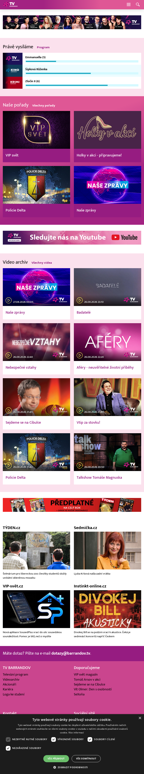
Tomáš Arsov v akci (87, 680)
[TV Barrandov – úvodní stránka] (10, 4)
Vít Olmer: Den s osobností (93, 689)
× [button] (139, 718)
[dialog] (72, 744)
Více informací (76, 732)
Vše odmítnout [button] (86, 758)
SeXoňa (79, 694)
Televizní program (15, 675)
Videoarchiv (11, 680)
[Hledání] (137, 5)
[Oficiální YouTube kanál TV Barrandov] (72, 243)
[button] (72, 767)
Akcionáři (9, 684)
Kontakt (10, 713)
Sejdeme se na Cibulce (89, 684)
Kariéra (8, 689)
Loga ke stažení (13, 694)
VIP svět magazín (86, 675)
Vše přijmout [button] (56, 758)
